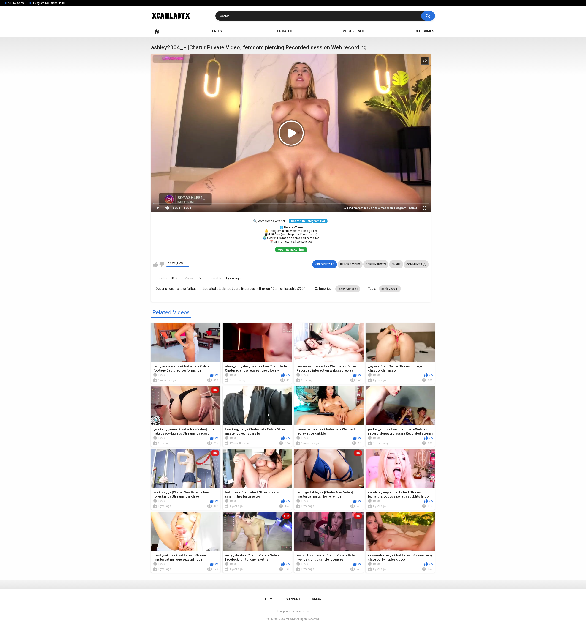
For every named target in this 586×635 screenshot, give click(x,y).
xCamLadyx (288, 619)
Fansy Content (348, 288)
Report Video (350, 264)
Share (396, 264)
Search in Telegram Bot (308, 221)
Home (157, 31)
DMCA (316, 599)
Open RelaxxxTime (291, 249)
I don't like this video (161, 264)
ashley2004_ (390, 288)
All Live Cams (16, 3)
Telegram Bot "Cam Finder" (49, 3)
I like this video (155, 264)
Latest (218, 31)
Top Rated (283, 31)
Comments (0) (416, 264)
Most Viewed (353, 31)
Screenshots (376, 264)
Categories (424, 31)
